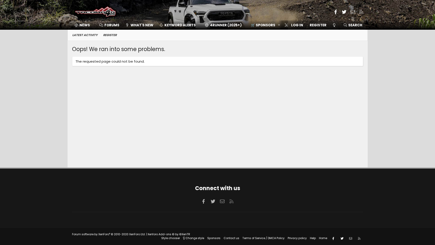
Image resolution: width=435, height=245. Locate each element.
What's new (141, 25)
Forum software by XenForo (108, 234)
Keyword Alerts (180, 25)
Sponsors (213, 238)
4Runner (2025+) (226, 25)
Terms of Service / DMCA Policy (263, 238)
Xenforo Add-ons (168, 234)
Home (323, 238)
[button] (263, 25)
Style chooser (170, 238)
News (85, 25)
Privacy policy (297, 238)
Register (110, 35)
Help (313, 238)
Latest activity (85, 35)
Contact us (231, 238)
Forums (111, 25)
